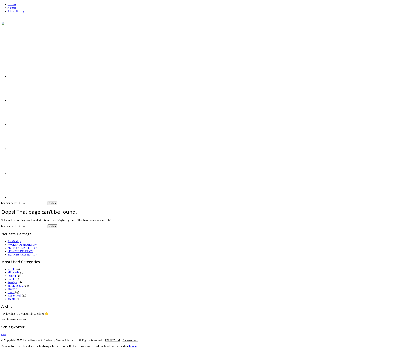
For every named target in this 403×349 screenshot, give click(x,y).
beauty (11, 298)
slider (3, 334)
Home (12, 4)
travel (11, 292)
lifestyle (12, 289)
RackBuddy (14, 241)
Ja (130, 346)
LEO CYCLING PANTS (20, 251)
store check (14, 295)
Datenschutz (130, 340)
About (12, 7)
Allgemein (14, 272)
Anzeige (12, 282)
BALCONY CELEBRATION (23, 254)
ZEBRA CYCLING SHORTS (23, 248)
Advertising (16, 11)
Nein (134, 346)
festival (12, 275)
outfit (11, 269)
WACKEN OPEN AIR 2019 (22, 244)
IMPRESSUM (112, 340)
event (11, 279)
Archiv (5, 319)
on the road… (16, 285)
